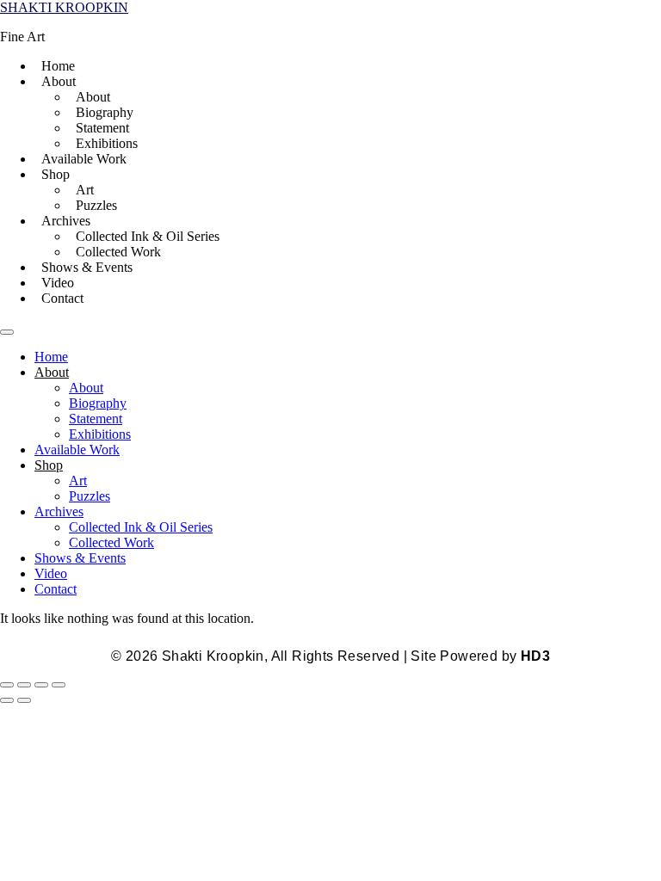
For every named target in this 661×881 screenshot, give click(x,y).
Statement (102, 127)
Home (58, 66)
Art (85, 189)
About (93, 96)
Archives (65, 220)
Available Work (84, 158)
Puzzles (96, 205)
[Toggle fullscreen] (24, 684)
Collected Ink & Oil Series (147, 236)
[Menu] (7, 332)
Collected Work (118, 251)
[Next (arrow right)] (24, 700)
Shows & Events (87, 267)
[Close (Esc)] (58, 684)
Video (57, 282)
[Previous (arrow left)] (7, 700)
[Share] (41, 684)
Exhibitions (107, 143)
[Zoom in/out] (7, 684)
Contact (62, 298)
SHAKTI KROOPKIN (64, 7)
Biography (104, 112)
